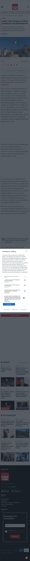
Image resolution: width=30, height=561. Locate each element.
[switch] (24, 280)
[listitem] (15, 277)
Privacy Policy (23, 309)
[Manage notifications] (26, 558)
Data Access (15, 309)
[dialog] (15, 280)
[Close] (27, 251)
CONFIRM (9, 304)
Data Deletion (7, 309)
